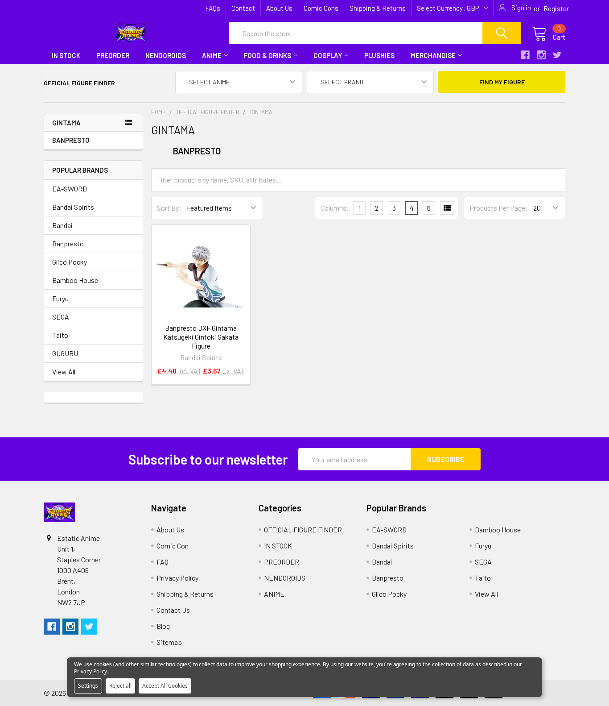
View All (63, 371)
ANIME (212, 55)
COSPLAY (327, 55)
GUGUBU (65, 353)
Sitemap (169, 642)
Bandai (62, 225)
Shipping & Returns (378, 8)
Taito (60, 335)
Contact (243, 8)
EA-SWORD (69, 188)
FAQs (212, 8)
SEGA (60, 316)
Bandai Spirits (73, 207)
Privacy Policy (177, 577)
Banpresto (68, 243)
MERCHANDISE (433, 55)
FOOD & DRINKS (267, 55)
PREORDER (112, 55)
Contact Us (173, 610)
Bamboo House (75, 280)
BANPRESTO (71, 140)
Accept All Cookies (165, 685)
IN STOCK (66, 55)
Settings (88, 685)
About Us (279, 8)
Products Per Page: (498, 207)
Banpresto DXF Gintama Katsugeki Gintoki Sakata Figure (201, 337)
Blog (163, 626)
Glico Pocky (69, 261)
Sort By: (169, 207)
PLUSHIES (379, 55)
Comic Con (172, 545)
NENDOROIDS (165, 55)
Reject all (120, 685)
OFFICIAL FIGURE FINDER (303, 529)
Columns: (335, 207)
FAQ (162, 561)
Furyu (60, 298)
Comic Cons (321, 8)
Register (556, 8)
